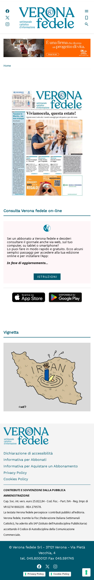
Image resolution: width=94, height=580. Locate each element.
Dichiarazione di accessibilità (28, 453)
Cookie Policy (61, 573)
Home (7, 66)
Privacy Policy (15, 473)
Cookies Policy (15, 479)
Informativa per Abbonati (24, 460)
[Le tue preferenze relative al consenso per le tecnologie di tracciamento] (86, 572)
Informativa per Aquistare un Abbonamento (40, 466)
